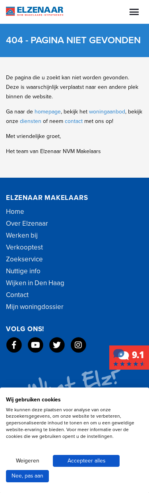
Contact (17, 295)
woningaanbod (107, 111)
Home (15, 211)
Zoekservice (24, 259)
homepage (48, 111)
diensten (31, 121)
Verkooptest (24, 247)
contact (74, 121)
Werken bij (22, 235)
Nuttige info (23, 271)
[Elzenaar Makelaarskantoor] (129, 357)
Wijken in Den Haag (35, 283)
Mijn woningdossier (35, 307)
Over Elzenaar (27, 223)
